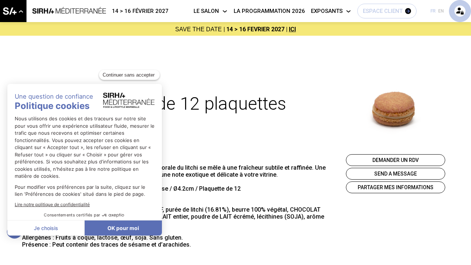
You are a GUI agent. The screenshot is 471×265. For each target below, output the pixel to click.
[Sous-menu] (21, 11)
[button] (387, 11)
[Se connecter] (460, 11)
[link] (13, 11)
